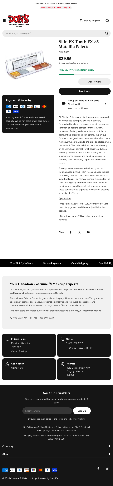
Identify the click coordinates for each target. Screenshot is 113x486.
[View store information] (105, 104)
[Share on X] (79, 232)
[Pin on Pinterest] (88, 232)
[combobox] (56, 33)
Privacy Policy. (78, 419)
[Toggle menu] (4, 20)
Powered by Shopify (48, 478)
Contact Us (17, 368)
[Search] (106, 33)
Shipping (63, 63)
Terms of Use (64, 419)
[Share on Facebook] (70, 232)
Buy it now (84, 91)
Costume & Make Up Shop (23, 478)
